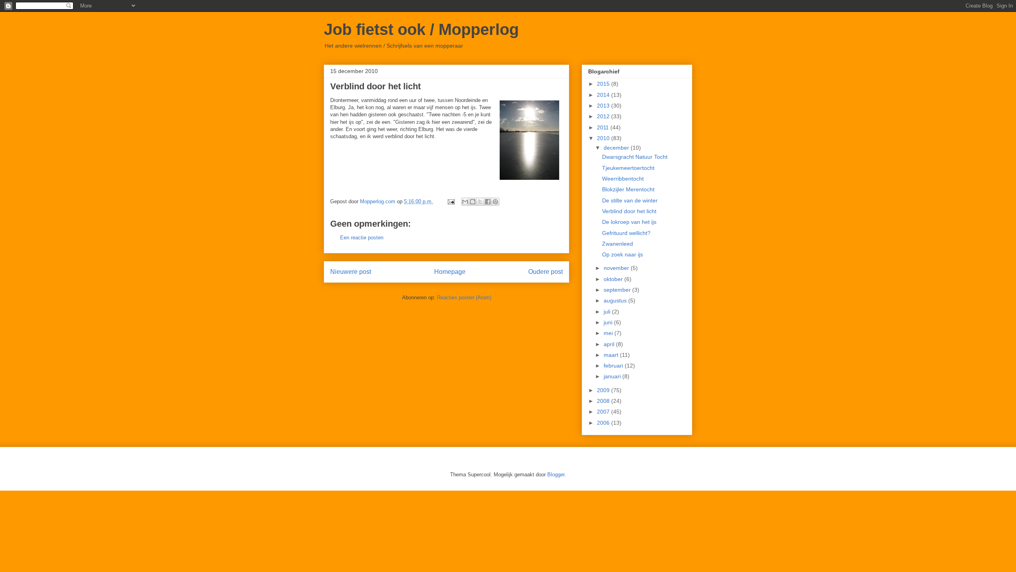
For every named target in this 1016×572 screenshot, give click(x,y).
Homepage (450, 271)
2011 (603, 127)
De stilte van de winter (630, 200)
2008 (604, 401)
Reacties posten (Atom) (464, 297)
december (617, 147)
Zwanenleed (617, 244)
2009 (604, 390)
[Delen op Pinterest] (495, 202)
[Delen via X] (480, 202)
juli (608, 311)
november (617, 268)
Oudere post (545, 271)
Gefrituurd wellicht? (626, 233)
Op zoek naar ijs (622, 254)
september (618, 290)
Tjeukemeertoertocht (628, 168)
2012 (604, 116)
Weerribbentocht (623, 178)
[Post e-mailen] (450, 201)
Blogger (555, 475)
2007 (604, 411)
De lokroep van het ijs (629, 222)
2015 (604, 84)
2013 (604, 105)
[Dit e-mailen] (465, 202)
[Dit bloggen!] (473, 202)
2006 (604, 423)
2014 (604, 95)
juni (609, 322)
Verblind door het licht (629, 211)
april (610, 344)
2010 (604, 138)
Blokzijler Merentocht (628, 189)
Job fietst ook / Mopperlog (421, 29)
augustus (616, 300)
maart (612, 355)
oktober (614, 279)
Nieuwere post (350, 271)
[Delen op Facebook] (488, 202)
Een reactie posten (361, 238)
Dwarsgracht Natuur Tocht (635, 157)
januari (613, 376)
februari (614, 365)
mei (609, 333)
